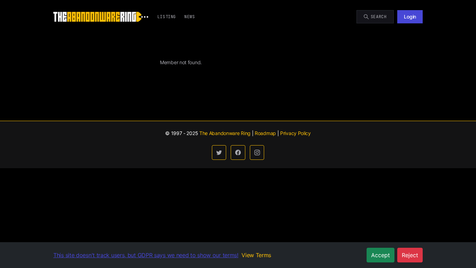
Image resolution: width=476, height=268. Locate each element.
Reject (410, 255)
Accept (380, 255)
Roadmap (265, 133)
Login (410, 17)
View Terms (256, 255)
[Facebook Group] (238, 152)
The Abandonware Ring (225, 133)
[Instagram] (257, 152)
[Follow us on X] (219, 152)
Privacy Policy (295, 133)
